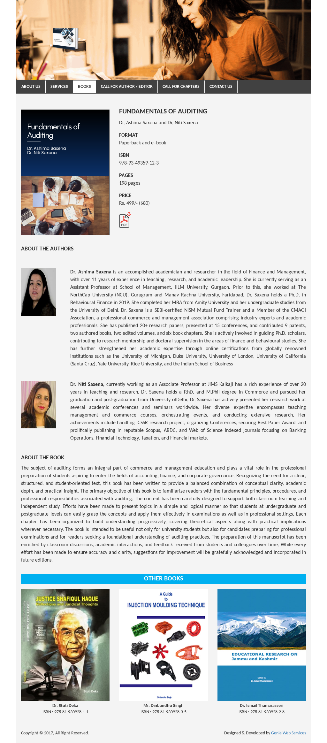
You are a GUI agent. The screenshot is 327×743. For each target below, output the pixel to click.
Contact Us (220, 86)
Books (84, 86)
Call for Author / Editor (127, 86)
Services (59, 86)
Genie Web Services (288, 733)
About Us (31, 86)
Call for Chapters (181, 86)
